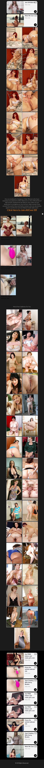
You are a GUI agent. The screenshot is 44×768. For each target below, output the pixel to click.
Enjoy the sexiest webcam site (6, 297)
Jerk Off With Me (30, 2)
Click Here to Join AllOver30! (22, 210)
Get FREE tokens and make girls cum (30, 656)
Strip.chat (27, 4)
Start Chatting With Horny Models (7, 238)
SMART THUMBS (26, 649)
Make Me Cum (29, 15)
